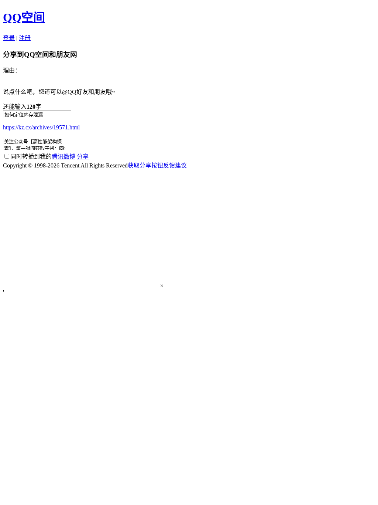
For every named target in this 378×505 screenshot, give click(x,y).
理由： (12, 70)
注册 (25, 38)
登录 (9, 38)
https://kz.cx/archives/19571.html (41, 127)
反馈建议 (175, 165)
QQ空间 (24, 17)
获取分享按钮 (145, 165)
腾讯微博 (63, 156)
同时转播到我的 (42, 156)
